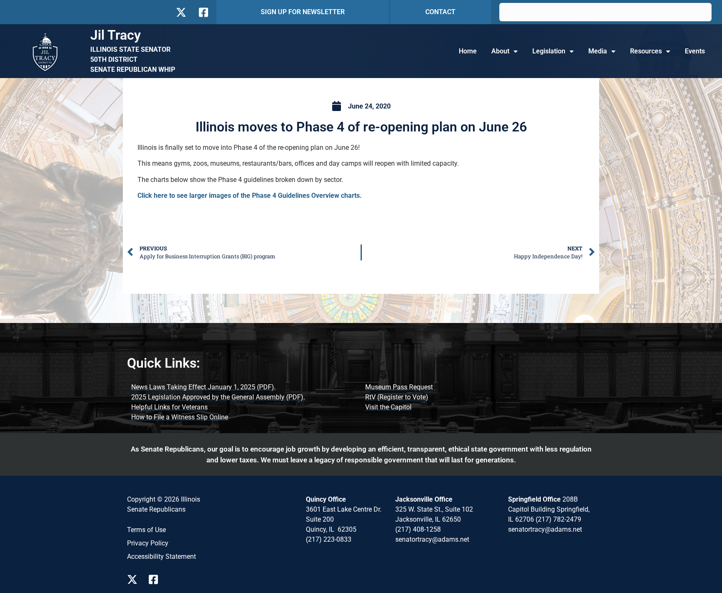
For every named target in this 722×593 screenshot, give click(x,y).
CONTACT (440, 12)
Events (695, 51)
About (500, 51)
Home (468, 51)
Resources (646, 51)
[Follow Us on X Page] (134, 579)
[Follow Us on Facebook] (202, 12)
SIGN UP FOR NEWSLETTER (303, 12)
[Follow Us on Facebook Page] (156, 579)
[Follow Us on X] (180, 12)
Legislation (548, 51)
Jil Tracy (115, 35)
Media (597, 51)
